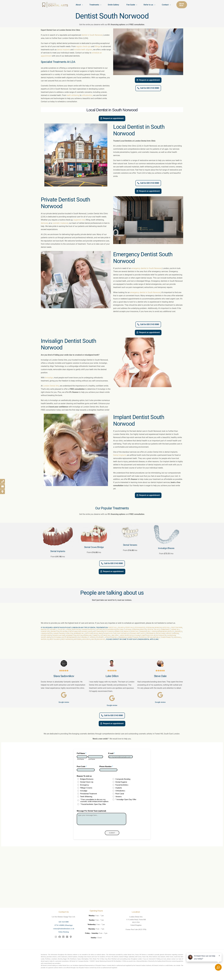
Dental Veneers (130, 545)
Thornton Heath (88, 629)
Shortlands (46, 637)
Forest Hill (112, 627)
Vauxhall (177, 637)
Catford (98, 629)
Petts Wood (109, 631)
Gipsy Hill (166, 627)
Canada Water (46, 633)
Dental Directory (166, 961)
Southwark (82, 637)
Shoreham (171, 635)
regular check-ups (83, 46)
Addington (118, 631)
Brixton (143, 629)
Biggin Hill (101, 639)
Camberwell (165, 629)
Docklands (98, 633)
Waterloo (45, 639)
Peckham (63, 631)
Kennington (71, 635)
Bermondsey (162, 631)
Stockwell (100, 637)
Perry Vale (129, 627)
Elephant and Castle (136, 633)
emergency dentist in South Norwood (146, 268)
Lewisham (135, 629)
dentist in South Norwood (92, 35)
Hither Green (46, 635)
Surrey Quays (132, 637)
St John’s (91, 637)
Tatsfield (142, 637)
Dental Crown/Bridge (94, 547)
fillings (97, 46)
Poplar (152, 635)
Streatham (72, 631)
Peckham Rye (140, 627)
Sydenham (150, 627)
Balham (119, 629)
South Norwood (109, 629)
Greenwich (150, 633)
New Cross (76, 629)
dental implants (63, 49)
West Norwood (67, 639)
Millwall (115, 635)
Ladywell (53, 629)
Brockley (45, 629)
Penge (68, 629)
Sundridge (122, 637)
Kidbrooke (87, 635)
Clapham (127, 629)
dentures (44, 223)
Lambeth (95, 635)
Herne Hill (175, 629)
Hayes (90, 631)
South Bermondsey (69, 637)
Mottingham (98, 631)
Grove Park (160, 633)
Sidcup (93, 639)
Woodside (78, 639)
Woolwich (86, 639)
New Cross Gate (126, 635)
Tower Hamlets (166, 637)
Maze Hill (107, 635)
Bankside (143, 631)
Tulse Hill (62, 629)
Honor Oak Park (58, 635)
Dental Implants (57, 551)
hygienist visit (79, 220)
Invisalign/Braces (166, 548)
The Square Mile (153, 637)
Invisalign (49, 377)
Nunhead (158, 627)
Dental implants (119, 455)
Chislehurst (82, 631)
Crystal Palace (153, 629)
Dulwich (121, 627)
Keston (79, 635)
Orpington (54, 631)
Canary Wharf (58, 633)
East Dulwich (122, 633)
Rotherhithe (161, 635)
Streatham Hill (111, 637)
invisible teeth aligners (83, 49)
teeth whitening (73, 95)
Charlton (69, 633)
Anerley (127, 631)
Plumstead (144, 635)
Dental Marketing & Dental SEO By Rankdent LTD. (110, 961)
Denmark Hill (79, 633)
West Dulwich (54, 639)
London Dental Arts (51, 386)
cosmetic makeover (60, 223)
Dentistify (151, 961)
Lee (101, 635)
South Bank (56, 637)
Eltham (136, 635)
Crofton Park (176, 627)
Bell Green (152, 631)
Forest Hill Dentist (140, 954)
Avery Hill (135, 631)
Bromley (178, 631)
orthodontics (87, 95)
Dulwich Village (109, 633)
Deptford (89, 633)
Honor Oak (45, 631)
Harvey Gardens (172, 633)
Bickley (171, 631)
